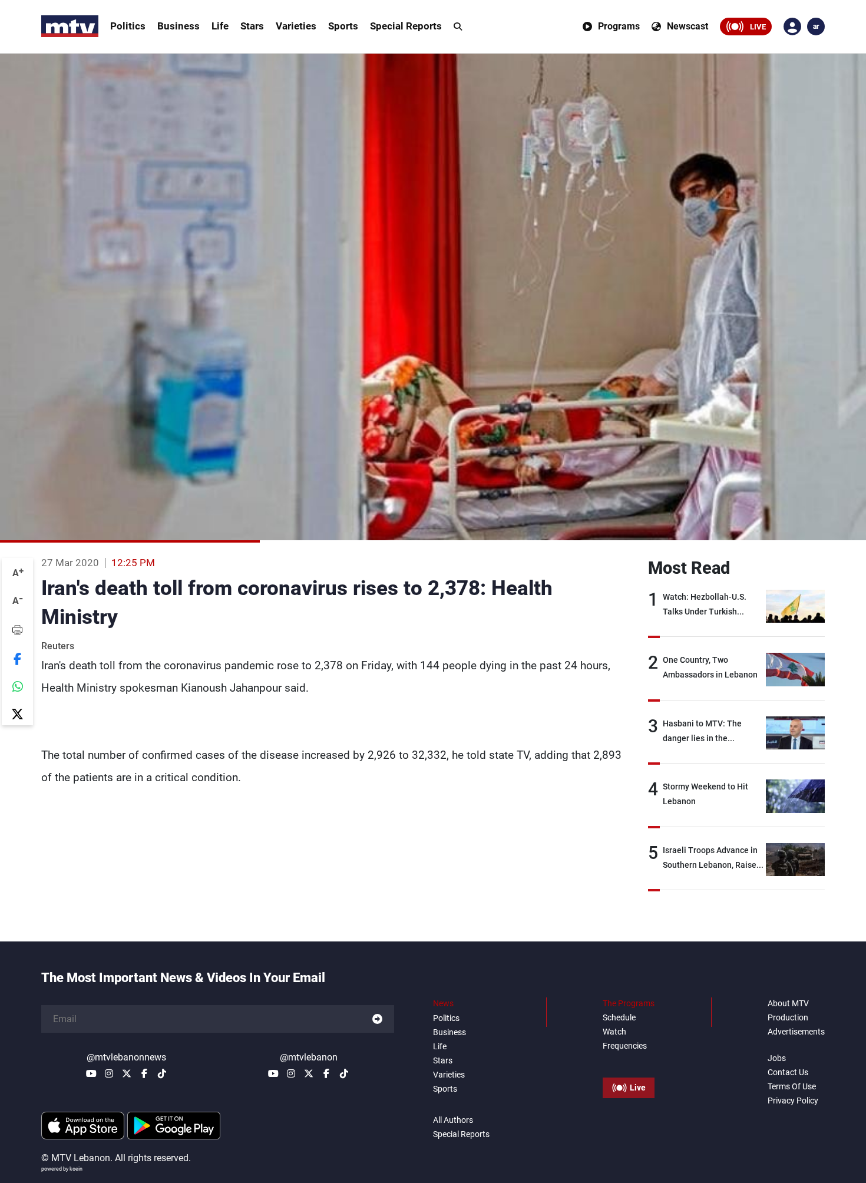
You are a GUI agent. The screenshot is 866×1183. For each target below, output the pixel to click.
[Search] (458, 26)
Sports (343, 26)
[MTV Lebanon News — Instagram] (109, 1073)
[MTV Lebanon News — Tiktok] (162, 1073)
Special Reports (406, 26)
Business (178, 26)
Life (220, 26)
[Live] (629, 1061)
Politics (128, 26)
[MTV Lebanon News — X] (126, 1073)
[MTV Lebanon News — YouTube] (91, 1073)
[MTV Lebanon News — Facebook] (144, 1073)
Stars (252, 26)
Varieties (296, 26)
